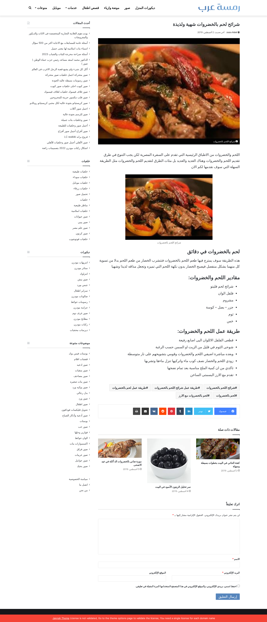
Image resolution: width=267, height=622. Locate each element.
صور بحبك (82, 466)
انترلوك (84, 273)
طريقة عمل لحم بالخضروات (129, 387)
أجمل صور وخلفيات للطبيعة (73, 125)
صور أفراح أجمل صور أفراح (73, 131)
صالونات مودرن (79, 296)
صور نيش (83, 279)
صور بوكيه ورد (80, 387)
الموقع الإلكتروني (157, 572)
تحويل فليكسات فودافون (75, 409)
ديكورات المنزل (145, 8)
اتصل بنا (83, 484)
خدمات (72, 8)
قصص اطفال (90, 8)
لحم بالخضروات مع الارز (193, 395)
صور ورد (83, 398)
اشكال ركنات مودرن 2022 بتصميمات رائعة (65, 148)
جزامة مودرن (80, 307)
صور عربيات (81, 454)
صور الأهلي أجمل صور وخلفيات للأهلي (67, 142)
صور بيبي (83, 222)
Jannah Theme (61, 618)
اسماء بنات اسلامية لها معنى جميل (69, 48)
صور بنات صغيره (79, 381)
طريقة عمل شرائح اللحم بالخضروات (176, 387)
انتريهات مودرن (80, 262)
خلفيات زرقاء (81, 188)
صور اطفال (82, 404)
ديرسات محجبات (79, 330)
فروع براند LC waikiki (76, 136)
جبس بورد (82, 285)
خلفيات (84, 199)
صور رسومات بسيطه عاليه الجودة (70, 80)
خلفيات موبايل (80, 182)
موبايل (56, 8)
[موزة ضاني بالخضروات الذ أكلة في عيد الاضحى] (120, 448)
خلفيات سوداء (80, 177)
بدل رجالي (82, 392)
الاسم (236, 559)
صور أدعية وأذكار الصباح (75, 415)
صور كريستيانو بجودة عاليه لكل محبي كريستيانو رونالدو (59, 103)
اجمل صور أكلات (79, 108)
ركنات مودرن (81, 324)
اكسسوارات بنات (79, 443)
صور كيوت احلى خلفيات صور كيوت (69, 86)
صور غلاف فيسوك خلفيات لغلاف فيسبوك (66, 91)
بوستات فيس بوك (78, 353)
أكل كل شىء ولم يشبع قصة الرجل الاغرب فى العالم (60, 69)
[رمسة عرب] (219, 8)
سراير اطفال (81, 290)
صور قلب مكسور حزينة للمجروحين (69, 97)
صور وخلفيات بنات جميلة (74, 119)
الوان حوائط (81, 438)
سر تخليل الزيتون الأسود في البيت (173, 486)
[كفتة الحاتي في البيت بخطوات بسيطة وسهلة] (218, 449)
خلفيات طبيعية (80, 171)
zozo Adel (231, 32)
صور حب (83, 426)
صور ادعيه (82, 364)
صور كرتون (82, 233)
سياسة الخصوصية (78, 479)
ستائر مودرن (81, 268)
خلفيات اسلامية (79, 210)
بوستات (84, 421)
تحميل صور (82, 194)
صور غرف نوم (80, 313)
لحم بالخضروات (225, 395)
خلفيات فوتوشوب (78, 239)
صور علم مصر (80, 227)
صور (127, 8)
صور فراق (82, 449)
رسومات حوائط (79, 301)
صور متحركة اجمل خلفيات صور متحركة (66, 74)
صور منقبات (81, 370)
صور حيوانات (81, 216)
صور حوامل (81, 460)
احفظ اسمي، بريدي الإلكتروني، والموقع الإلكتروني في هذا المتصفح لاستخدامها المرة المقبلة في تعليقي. (186, 586)
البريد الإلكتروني (231, 572)
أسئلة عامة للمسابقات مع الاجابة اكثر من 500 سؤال (60, 42)
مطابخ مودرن (81, 318)
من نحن (83, 490)
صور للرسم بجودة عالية (75, 114)
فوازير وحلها (81, 432)
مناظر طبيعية (81, 205)
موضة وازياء (111, 8)
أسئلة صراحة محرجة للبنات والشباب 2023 (65, 54)
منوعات (42, 8)
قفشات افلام (81, 359)
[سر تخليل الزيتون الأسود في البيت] (169, 461)
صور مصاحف (81, 376)
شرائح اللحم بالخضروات (221, 387)
